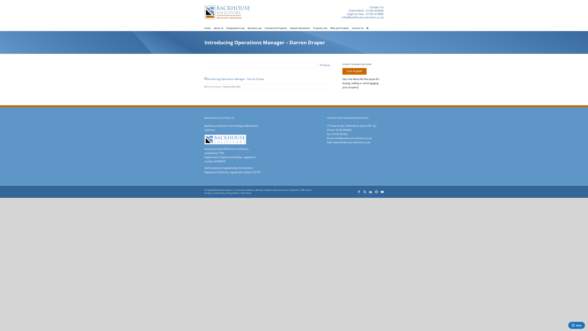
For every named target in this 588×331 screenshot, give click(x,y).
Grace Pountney (214, 86)
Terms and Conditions (244, 190)
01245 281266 (340, 134)
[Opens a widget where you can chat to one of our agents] (576, 325)
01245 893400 (343, 130)
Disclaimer (294, 190)
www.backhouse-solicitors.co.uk (351, 142)
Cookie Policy (219, 193)
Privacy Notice (233, 193)
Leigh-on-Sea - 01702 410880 (365, 14)
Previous (325, 65)
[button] (367, 28)
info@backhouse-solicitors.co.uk (363, 17)
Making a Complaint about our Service (271, 190)
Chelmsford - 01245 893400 (366, 10)
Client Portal (246, 193)
